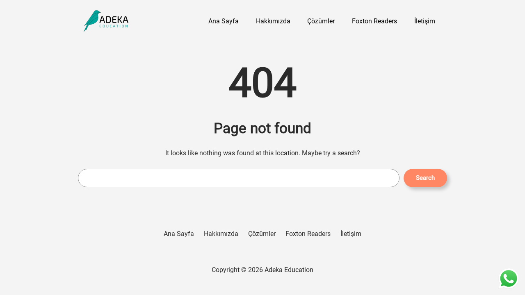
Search (425, 178)
